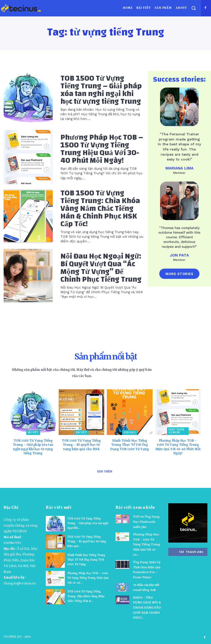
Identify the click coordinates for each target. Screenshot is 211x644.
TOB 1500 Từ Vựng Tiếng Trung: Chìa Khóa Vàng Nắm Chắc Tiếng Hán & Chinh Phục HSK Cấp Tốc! (100, 208)
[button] (193, 8)
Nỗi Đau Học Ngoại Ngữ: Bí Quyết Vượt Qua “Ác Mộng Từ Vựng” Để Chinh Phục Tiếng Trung (101, 267)
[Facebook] (205, 7)
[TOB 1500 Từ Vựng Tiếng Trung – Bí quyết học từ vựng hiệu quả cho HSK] (81, 412)
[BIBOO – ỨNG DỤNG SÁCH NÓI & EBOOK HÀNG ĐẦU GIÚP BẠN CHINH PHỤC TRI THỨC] (122, 599)
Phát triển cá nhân (176, 431)
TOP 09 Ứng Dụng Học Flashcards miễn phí (146, 522)
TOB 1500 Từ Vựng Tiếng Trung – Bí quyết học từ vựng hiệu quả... (86, 541)
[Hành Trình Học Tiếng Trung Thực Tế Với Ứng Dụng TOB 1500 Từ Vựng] (130, 412)
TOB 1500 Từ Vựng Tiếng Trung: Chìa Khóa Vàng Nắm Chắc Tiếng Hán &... (85, 596)
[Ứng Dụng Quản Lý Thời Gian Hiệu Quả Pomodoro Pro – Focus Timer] (122, 564)
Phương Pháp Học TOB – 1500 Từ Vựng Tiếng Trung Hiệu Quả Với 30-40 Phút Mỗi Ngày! (101, 148)
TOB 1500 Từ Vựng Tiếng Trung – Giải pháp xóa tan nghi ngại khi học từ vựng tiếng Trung (101, 89)
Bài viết (33, 432)
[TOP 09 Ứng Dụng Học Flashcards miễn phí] (122, 519)
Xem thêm (104, 471)
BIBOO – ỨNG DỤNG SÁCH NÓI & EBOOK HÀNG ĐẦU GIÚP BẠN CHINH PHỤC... (147, 608)
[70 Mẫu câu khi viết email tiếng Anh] (122, 587)
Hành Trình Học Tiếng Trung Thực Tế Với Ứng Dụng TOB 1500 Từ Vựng (129, 445)
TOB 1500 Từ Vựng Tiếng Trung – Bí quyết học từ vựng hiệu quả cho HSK (81, 445)
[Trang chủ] (21, 8)
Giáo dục (130, 432)
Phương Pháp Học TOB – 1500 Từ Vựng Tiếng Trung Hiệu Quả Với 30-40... (88, 578)
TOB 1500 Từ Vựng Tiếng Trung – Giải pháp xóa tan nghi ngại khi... (87, 523)
